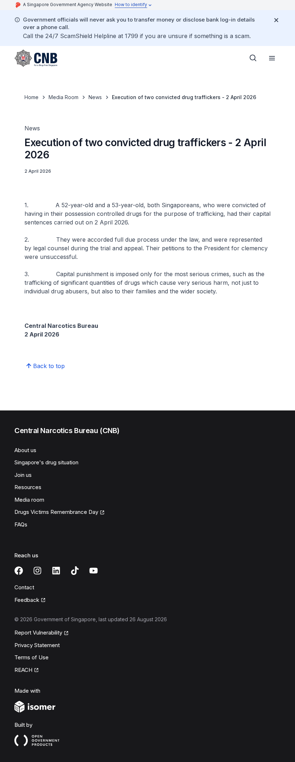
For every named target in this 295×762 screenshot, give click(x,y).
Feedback (26, 599)
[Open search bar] (253, 58)
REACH (23, 669)
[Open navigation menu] (272, 58)
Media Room (63, 97)
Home (31, 97)
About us (25, 450)
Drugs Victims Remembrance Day (56, 511)
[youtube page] (93, 570)
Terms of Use (31, 657)
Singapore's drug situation (46, 462)
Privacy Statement (37, 645)
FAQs (20, 524)
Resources (27, 487)
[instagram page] (37, 570)
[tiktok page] (75, 570)
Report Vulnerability (38, 632)
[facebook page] (18, 570)
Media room (29, 499)
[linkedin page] (56, 570)
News (95, 97)
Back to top (49, 366)
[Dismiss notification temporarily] (276, 20)
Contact (24, 587)
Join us (23, 474)
